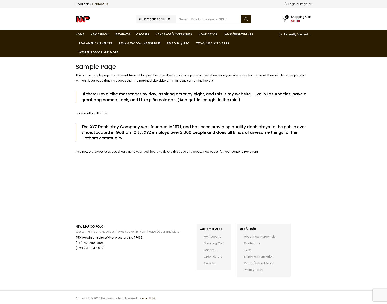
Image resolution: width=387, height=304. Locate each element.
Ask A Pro (210, 263)
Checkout (211, 250)
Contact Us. (100, 4)
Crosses (142, 34)
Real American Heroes (95, 43)
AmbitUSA (149, 298)
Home (80, 34)
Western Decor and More (98, 52)
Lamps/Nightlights (238, 34)
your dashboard (147, 152)
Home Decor (207, 34)
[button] (156, 19)
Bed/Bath (122, 34)
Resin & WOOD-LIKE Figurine (139, 43)
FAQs (247, 250)
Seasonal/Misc (178, 43)
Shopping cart (214, 243)
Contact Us (252, 243)
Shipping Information (259, 257)
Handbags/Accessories (173, 34)
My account (212, 237)
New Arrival (99, 34)
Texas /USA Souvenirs (212, 43)
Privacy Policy (253, 270)
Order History (213, 257)
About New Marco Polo (260, 237)
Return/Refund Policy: (259, 263)
